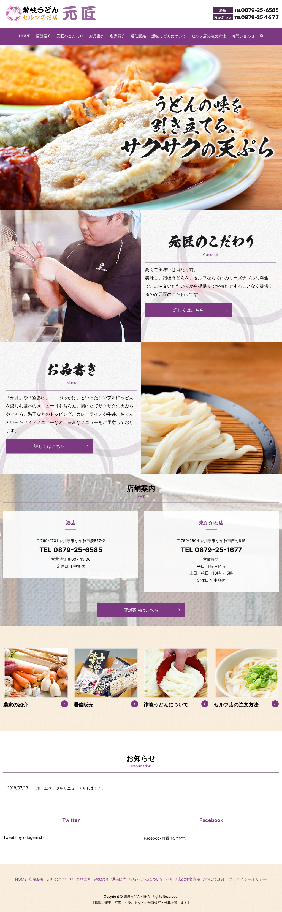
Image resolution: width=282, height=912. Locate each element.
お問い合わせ (243, 36)
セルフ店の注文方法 (208, 36)
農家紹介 (117, 36)
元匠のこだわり (69, 36)
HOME (24, 36)
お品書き (96, 36)
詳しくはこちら (188, 310)
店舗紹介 (43, 36)
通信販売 (138, 36)
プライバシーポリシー (247, 879)
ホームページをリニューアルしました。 (71, 788)
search (264, 36)
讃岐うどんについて (168, 36)
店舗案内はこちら (141, 609)
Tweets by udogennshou (25, 837)
